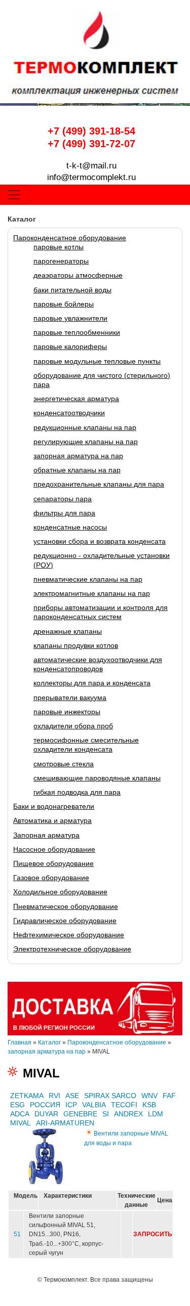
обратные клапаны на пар (77, 470)
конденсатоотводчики (69, 413)
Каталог (49, 1042)
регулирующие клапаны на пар (85, 442)
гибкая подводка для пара (77, 792)
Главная (19, 1042)
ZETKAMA (27, 1096)
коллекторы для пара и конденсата (91, 683)
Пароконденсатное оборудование (69, 238)
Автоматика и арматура (52, 820)
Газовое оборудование (51, 878)
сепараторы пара (62, 499)
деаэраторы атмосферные (78, 275)
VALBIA (94, 1105)
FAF (169, 1096)
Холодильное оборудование (60, 892)
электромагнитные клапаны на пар (91, 593)
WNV (149, 1096)
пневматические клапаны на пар (87, 579)
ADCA (19, 1114)
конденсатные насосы (70, 527)
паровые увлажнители (70, 318)
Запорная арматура (46, 835)
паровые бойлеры (63, 304)
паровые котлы (58, 247)
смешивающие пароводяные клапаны (97, 778)
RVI (54, 1096)
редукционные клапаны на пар (84, 427)
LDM (155, 1114)
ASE (72, 1096)
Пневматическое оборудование (65, 906)
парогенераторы (61, 261)
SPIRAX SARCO (110, 1096)
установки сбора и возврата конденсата (99, 541)
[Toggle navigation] (14, 195)
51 (17, 1234)
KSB (149, 1105)
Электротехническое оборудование (72, 949)
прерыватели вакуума (69, 697)
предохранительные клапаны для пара (98, 484)
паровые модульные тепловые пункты (97, 361)
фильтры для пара (64, 513)
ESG (17, 1105)
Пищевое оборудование (53, 863)
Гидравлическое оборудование (65, 921)
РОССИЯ (45, 1105)
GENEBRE (80, 1114)
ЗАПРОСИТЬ (152, 1234)
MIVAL (20, 1123)
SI (105, 1114)
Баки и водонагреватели (53, 806)
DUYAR (46, 1114)
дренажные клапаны (67, 631)
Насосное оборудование (54, 849)
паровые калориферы (70, 346)
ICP (71, 1105)
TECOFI (124, 1105)
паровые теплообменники (76, 332)
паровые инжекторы (66, 712)
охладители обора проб (73, 726)
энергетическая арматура (76, 399)
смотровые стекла (63, 764)
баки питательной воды (72, 290)
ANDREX (128, 1114)
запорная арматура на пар (78, 456)
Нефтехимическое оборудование (68, 935)
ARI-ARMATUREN (65, 1123)
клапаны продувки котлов (75, 645)
